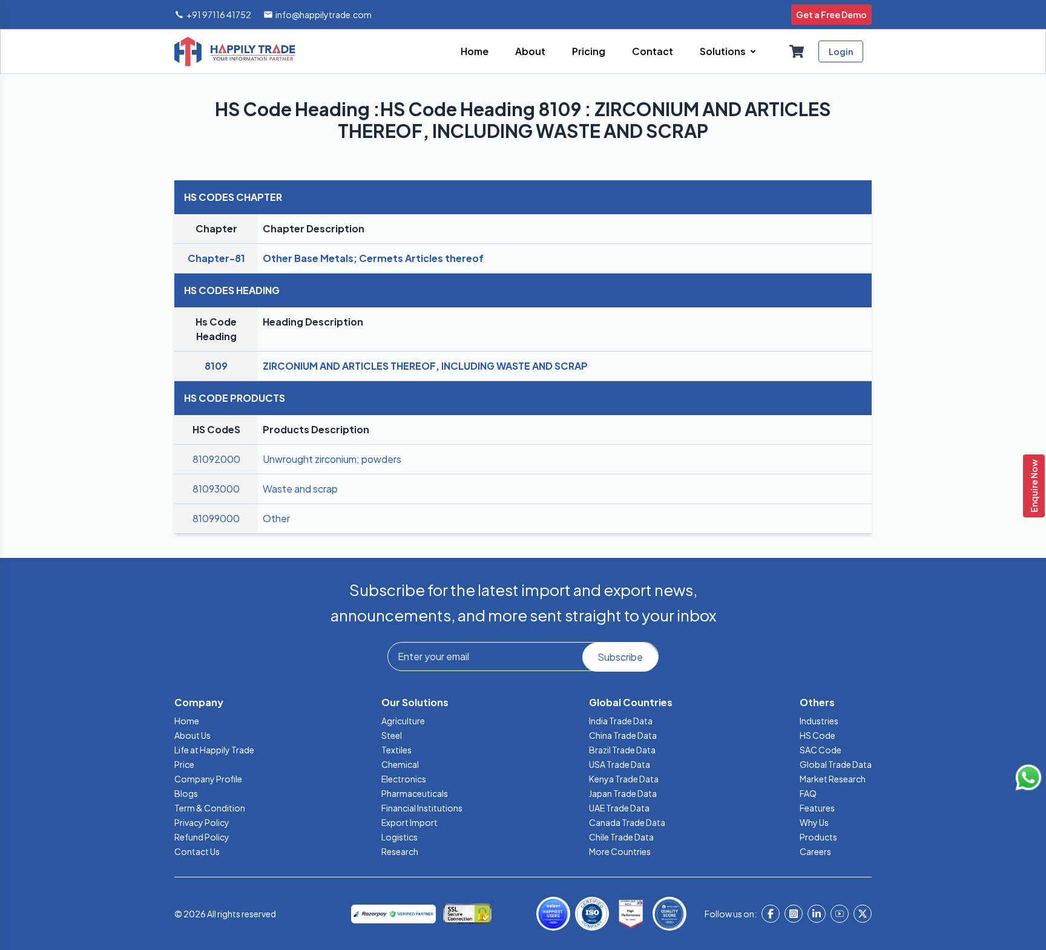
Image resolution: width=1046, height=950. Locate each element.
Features (817, 807)
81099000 (216, 518)
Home (186, 720)
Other (276, 518)
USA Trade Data (619, 764)
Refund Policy (201, 836)
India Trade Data (621, 720)
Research (399, 851)
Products (818, 836)
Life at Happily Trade (214, 749)
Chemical (400, 764)
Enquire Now (1033, 486)
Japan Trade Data (623, 793)
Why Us (814, 822)
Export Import (409, 822)
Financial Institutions (421, 807)
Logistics (399, 836)
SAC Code (820, 749)
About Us (192, 735)
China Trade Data (623, 735)
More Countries (620, 851)
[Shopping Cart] (796, 51)
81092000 (216, 459)
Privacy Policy (201, 822)
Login (841, 51)
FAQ (808, 793)
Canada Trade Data (627, 822)
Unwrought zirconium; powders (332, 459)
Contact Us (197, 851)
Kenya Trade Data (624, 778)
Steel (391, 735)
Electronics (403, 778)
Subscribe (620, 656)
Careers (815, 851)
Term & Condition (209, 807)
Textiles (396, 749)
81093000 (216, 488)
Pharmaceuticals (414, 793)
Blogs (186, 793)
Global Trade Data (836, 764)
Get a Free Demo (831, 14)
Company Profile (208, 778)
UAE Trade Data (619, 807)
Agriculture (403, 720)
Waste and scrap (300, 488)
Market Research (833, 778)
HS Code (817, 735)
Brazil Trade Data (622, 749)
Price (184, 764)
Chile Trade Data (621, 836)
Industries (819, 720)
